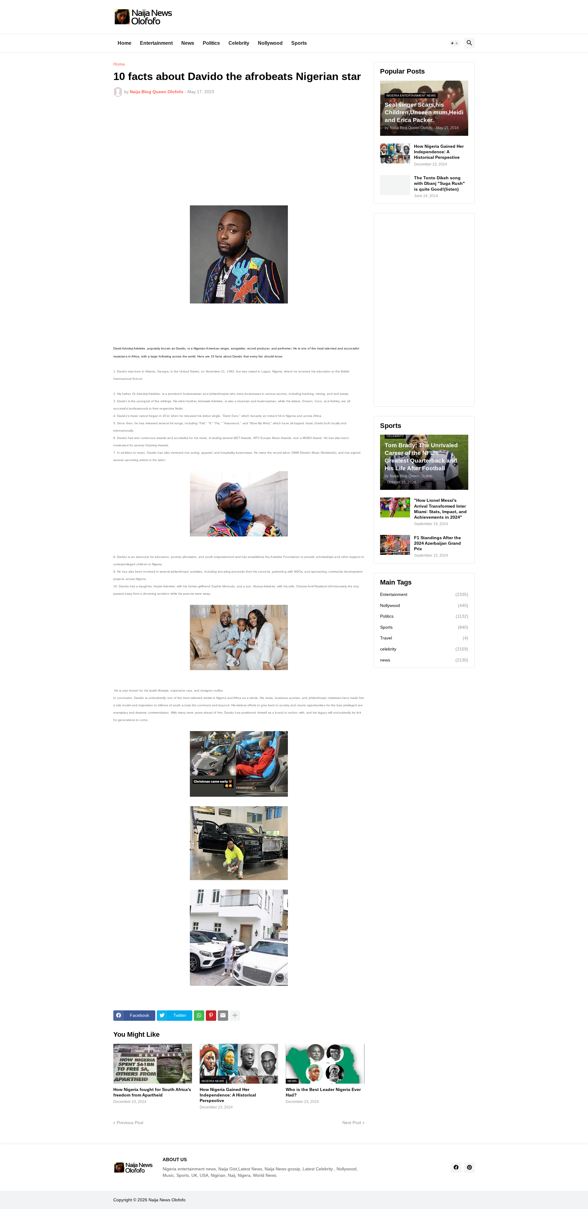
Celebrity (238, 43)
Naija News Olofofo (167, 1199)
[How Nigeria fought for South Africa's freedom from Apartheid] (152, 1064)
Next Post (351, 1122)
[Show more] (235, 1015)
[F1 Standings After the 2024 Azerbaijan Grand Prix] (395, 545)
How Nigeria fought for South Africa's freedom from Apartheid (152, 1092)
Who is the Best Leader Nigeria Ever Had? (323, 1092)
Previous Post (130, 1122)
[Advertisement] (238, 147)
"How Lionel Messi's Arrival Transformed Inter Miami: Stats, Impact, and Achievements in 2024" (440, 509)
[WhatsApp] (199, 1015)
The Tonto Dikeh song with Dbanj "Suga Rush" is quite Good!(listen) (439, 183)
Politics (211, 43)
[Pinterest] (211, 1015)
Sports (299, 43)
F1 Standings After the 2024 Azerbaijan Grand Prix (437, 543)
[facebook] (456, 1167)
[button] (454, 43)
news (424, 660)
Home (124, 43)
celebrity (424, 648)
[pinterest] (469, 1167)
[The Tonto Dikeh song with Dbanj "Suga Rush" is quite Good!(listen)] (395, 185)
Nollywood (270, 43)
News (187, 43)
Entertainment (156, 43)
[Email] (223, 1015)
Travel (424, 637)
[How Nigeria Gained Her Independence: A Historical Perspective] (395, 153)
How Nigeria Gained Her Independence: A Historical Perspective (228, 1095)
